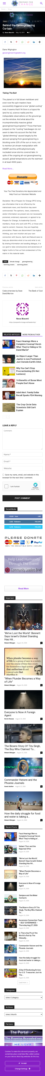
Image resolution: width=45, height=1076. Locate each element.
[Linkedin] (33, 42)
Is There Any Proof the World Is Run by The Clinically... (28, 935)
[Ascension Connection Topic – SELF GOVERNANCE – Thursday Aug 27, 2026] (10, 923)
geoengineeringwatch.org (13, 53)
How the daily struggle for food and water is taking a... (22, 815)
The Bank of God (35, 291)
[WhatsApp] (22, 42)
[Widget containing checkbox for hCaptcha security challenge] (21, 486)
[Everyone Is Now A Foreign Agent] (23, 699)
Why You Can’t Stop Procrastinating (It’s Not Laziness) (27, 371)
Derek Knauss (9, 719)
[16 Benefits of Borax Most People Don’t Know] (8, 383)
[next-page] (8, 416)
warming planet (22, 264)
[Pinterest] (16, 42)
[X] (10, 42)
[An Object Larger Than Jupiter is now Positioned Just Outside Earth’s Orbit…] (8, 359)
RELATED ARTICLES (12, 335)
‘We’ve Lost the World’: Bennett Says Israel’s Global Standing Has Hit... (22, 636)
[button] (41, 3)
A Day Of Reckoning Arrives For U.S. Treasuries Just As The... (30, 972)
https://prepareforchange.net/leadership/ (22, 322)
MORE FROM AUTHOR (31, 335)
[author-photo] (22, 315)
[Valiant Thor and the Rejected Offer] (10, 849)
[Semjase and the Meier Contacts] (10, 898)
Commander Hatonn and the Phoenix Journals (20, 781)
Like (39, 516)
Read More (23, 589)
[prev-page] (4, 416)
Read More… (8, 168)
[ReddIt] (28, 42)
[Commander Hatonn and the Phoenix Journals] (23, 767)
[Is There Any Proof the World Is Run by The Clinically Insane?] (10, 936)
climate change (15, 261)
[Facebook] (5, 42)
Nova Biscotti (9, 32)
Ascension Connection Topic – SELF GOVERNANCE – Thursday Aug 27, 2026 (30, 922)
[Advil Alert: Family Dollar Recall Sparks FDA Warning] (8, 395)
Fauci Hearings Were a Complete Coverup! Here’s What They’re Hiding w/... (29, 836)
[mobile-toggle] (4, 3)
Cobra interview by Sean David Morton (12, 292)
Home (3, 9)
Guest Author (9, 786)
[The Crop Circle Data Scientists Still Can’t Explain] (8, 407)
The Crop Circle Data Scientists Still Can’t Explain (26, 407)
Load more (22, 982)
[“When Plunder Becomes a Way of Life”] (23, 661)
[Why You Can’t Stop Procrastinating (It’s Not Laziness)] (8, 371)
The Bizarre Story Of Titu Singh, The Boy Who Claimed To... (22, 748)
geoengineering (27, 261)
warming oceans (9, 264)
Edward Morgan (9, 643)
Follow (38, 522)
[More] (39, 42)
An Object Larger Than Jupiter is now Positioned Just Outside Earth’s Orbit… (29, 359)
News (10, 9)
